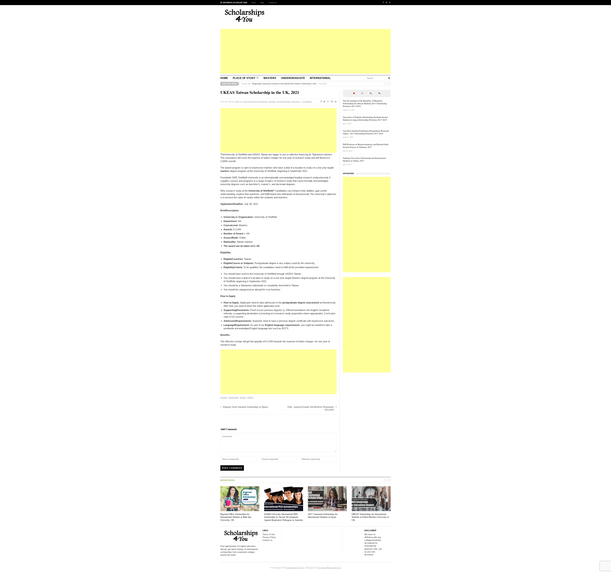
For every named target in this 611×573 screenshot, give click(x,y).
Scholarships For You (295, 567)
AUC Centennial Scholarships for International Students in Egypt (323, 515)
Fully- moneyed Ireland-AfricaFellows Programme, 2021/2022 (311, 408)
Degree (272, 102)
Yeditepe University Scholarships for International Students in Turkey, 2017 (364, 159)
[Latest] (362, 93)
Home (253, 3)
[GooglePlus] (327, 102)
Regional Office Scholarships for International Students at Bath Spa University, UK (235, 517)
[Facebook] (382, 2)
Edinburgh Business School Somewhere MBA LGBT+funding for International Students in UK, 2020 (290, 84)
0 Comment (333, 84)
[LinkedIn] (335, 102)
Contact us (273, 3)
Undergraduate (293, 78)
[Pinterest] (331, 102)
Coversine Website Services (329, 567)
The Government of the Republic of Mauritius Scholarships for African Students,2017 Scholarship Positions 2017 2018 (365, 103)
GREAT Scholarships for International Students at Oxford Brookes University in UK (370, 517)
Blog (262, 3)
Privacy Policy (269, 537)
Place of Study (244, 78)
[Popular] (354, 93)
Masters (269, 78)
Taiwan (243, 398)
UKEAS (250, 398)
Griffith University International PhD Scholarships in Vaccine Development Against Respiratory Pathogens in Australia (283, 517)
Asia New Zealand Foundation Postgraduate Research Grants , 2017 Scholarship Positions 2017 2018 (366, 132)
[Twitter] (385, 2)
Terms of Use (269, 534)
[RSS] (389, 2)
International (320, 78)
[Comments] (370, 93)
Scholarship (233, 398)
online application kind (268, 306)
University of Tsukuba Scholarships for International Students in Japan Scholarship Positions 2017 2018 (365, 118)
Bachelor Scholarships (256, 102)
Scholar (223, 398)
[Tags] (379, 93)
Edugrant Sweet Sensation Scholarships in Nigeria (245, 406)
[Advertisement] (305, 51)
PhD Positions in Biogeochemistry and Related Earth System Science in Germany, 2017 (365, 145)
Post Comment (232, 468)
